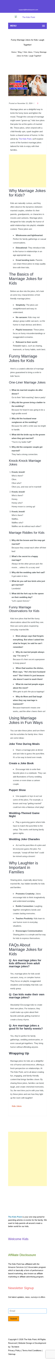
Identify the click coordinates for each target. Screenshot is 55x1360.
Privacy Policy (14, 1350)
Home (13, 52)
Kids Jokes (28, 52)
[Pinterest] (31, 4)
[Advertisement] (27, 170)
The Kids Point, (25, 139)
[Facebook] (18, 4)
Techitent (15, 1347)
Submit (13, 1319)
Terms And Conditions (31, 1350)
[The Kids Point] (27, 17)
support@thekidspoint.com (28, 10)
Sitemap (11, 1354)
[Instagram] (37, 4)
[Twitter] (24, 4)
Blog (19, 52)
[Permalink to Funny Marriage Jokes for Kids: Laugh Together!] (27, 95)
